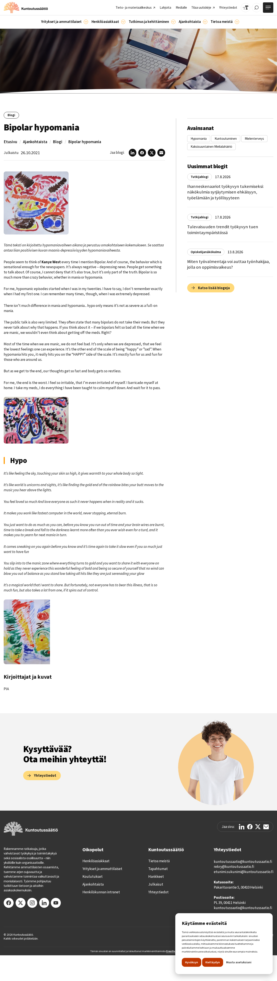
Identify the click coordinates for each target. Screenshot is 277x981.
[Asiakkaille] (123, 22)
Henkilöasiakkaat (96, 861)
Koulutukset (92, 876)
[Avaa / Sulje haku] (256, 7)
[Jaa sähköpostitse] (266, 826)
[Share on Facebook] (250, 826)
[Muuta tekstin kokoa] (245, 7)
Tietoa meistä (159, 861)
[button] (64, 22)
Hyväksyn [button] (191, 962)
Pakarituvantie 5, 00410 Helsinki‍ (238, 887)
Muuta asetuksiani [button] (238, 962)
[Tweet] (258, 826)
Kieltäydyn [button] (212, 962)
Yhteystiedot (158, 892)
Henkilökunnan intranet (101, 892)
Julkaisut (155, 884)
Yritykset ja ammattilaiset (102, 868)
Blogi (57, 141)
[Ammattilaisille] (86, 22)
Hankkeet (156, 876)
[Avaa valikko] (268, 7)
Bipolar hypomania (84, 141)
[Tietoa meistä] (237, 22)
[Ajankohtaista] (173, 22)
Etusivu (10, 141)
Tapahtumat (158, 868)
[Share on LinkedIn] (241, 826)
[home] (26, 7)
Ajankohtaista (35, 141)
